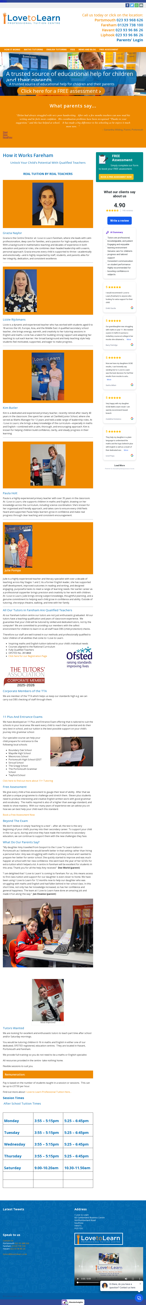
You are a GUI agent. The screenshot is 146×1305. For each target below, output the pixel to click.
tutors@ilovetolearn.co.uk (15, 1254)
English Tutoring (56, 49)
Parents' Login (130, 39)
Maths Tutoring (33, 49)
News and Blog (87, 49)
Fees (72, 49)
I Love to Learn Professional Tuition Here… (48, 1091)
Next (5, 137)
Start (5, 132)
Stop (5, 135)
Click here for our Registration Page (28, 656)
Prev (10, 137)
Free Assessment (108, 49)
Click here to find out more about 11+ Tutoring (28, 780)
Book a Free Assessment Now (19, 814)
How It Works (12, 49)
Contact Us (8, 1240)
